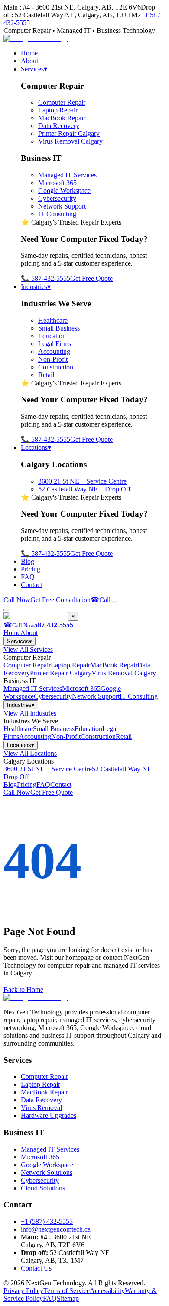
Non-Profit (53, 359)
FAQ (28, 577)
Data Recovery (58, 125)
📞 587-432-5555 (45, 278)
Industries (36, 286)
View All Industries (29, 713)
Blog (27, 561)
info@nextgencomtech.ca (56, 1229)
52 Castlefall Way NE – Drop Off (84, 489)
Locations (36, 447)
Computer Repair (61, 102)
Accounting (54, 351)
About (29, 60)
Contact (31, 584)
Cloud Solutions (43, 1188)
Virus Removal (41, 1107)
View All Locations (30, 753)
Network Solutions (46, 1172)
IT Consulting (57, 214)
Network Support (62, 206)
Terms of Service (66, 1290)
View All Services (28, 649)
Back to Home (23, 989)
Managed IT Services (67, 175)
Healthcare (53, 320)
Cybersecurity (57, 198)
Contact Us (36, 1268)
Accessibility (107, 1290)
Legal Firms (54, 343)
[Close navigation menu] (6, 610)
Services (34, 69)
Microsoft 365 (57, 182)
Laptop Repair (58, 110)
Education (52, 336)
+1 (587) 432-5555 (47, 1221)
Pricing (30, 569)
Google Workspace (64, 190)
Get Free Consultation (60, 599)
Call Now (16, 599)
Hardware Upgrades (48, 1115)
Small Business (59, 328)
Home (29, 53)
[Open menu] (113, 602)
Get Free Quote (91, 278)
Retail (46, 375)
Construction (55, 367)
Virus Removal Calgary (70, 141)
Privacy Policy (23, 1290)
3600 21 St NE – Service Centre (82, 481)
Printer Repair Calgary (69, 133)
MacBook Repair (61, 118)
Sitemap (68, 1298)
